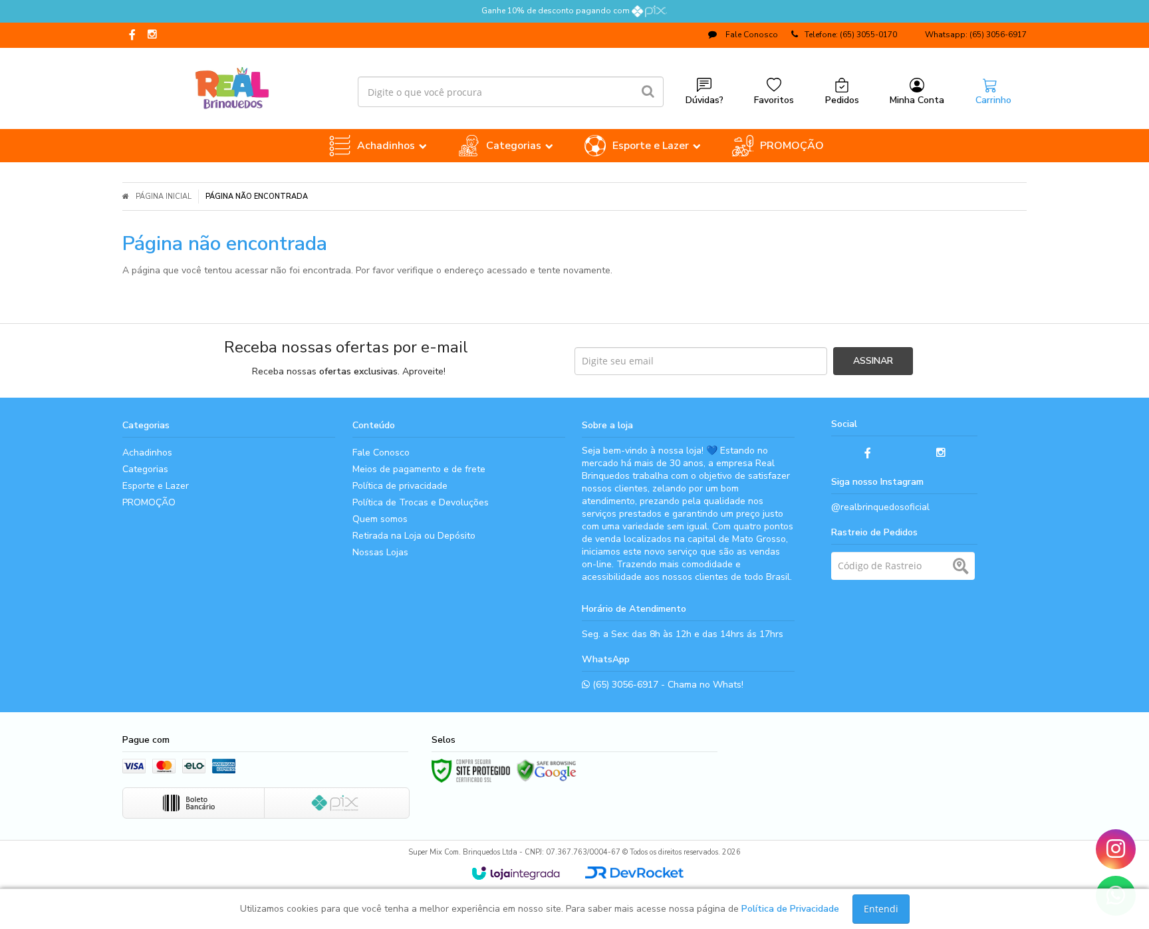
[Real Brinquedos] (231, 85)
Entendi (881, 908)
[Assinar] (873, 361)
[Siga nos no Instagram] (152, 35)
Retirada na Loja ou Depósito (413, 535)
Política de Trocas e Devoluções (420, 502)
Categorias (145, 469)
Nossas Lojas (380, 552)
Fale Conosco (750, 34)
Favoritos (774, 100)
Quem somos (380, 519)
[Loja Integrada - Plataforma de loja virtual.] (516, 873)
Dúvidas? (704, 100)
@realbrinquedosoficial (880, 507)
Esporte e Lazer (155, 485)
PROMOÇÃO (149, 502)
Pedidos (842, 100)
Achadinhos (147, 452)
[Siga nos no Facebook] (132, 36)
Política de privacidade (399, 485)
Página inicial (164, 196)
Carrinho (993, 100)
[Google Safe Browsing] (546, 771)
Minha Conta (917, 100)
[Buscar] (648, 91)
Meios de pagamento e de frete (418, 469)
